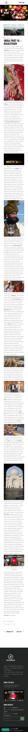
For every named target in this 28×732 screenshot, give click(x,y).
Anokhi (18, 420)
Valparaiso (15, 707)
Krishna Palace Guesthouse (13, 121)
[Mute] (20, 700)
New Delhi (6, 514)
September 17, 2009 (9, 714)
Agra (8, 440)
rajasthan (11, 621)
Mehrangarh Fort (18, 245)
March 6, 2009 (8, 707)
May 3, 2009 (8, 710)
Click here (6, 615)
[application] (14, 696)
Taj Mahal (19, 440)
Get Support (5, 729)
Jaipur (5, 399)
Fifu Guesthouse (16, 299)
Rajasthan (6, 50)
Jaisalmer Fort (7, 309)
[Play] (5, 700)
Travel (22, 25)
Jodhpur (17, 168)
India (15, 25)
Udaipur (6, 104)
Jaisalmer (13, 295)
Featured (7, 25)
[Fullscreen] (22, 700)
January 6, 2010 (8, 38)
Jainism (9, 324)
